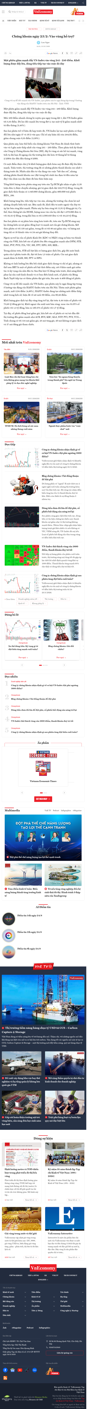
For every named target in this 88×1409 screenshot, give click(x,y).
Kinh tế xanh (58, 21)
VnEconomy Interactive (60, 1233)
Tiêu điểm (11, 21)
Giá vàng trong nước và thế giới (21, 1233)
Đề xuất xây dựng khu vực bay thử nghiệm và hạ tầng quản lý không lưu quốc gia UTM (21, 1081)
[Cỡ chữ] (10, 53)
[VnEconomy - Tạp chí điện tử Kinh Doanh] (43, 1267)
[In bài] (5, 53)
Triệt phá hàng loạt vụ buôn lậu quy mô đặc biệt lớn (63, 1119)
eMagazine (77, 810)
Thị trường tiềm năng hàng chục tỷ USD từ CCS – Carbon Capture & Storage (39, 1029)
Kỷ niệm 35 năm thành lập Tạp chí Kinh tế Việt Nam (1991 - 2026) (64, 1172)
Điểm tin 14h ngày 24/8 (29, 915)
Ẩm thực (50, 398)
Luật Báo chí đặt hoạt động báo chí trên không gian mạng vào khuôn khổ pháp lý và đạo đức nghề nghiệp (21, 380)
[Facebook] (5, 1369)
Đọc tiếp (10, 444)
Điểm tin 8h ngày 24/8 (29, 948)
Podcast (56, 810)
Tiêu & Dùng (24, 3)
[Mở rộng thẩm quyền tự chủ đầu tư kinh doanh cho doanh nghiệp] (65, 1063)
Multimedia (12, 810)
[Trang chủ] (3, 20)
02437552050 (54, 1347)
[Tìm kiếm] (9, 12)
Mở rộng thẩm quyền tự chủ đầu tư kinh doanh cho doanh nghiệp (64, 1079)
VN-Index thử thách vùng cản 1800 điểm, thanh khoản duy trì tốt (60, 548)
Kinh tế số (44, 21)
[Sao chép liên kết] (76, 53)
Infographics (66, 810)
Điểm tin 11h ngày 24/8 (29, 932)
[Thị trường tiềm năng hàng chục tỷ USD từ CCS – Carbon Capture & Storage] (43, 999)
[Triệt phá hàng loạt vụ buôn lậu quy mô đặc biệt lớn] (65, 1102)
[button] (40, 664)
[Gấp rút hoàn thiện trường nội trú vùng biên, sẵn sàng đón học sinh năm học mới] (21, 1102)
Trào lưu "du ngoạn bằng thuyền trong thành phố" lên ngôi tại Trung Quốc (65, 380)
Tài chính (32, 21)
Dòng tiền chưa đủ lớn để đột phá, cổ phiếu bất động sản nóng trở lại (61, 510)
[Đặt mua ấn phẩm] (77, 11)
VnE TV (44, 3)
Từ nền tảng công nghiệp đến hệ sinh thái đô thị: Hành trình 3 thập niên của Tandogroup (63, 892)
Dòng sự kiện (43, 1138)
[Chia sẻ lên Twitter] (67, 53)
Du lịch (49, 349)
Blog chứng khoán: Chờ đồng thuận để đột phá (60, 478)
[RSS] (5, 1377)
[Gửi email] (71, 53)
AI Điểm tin (43, 906)
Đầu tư (22, 21)
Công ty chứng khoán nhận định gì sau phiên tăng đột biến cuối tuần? (61, 577)
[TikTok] (27, 1369)
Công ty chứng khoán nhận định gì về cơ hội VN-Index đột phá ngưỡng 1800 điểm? (61, 453)
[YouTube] (19, 1369)
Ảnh (4, 1327)
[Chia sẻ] (81, 53)
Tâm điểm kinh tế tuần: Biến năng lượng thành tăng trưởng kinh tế (23, 892)
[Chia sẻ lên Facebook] (62, 53)
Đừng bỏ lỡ (12, 615)
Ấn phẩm (43, 742)
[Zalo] (34, 1369)
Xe (35, 3)
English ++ (73, 3)
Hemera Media (41, 1397)
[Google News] (52, 53)
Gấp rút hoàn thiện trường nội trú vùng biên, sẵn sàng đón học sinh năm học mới (21, 1120)
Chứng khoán (8, 3)
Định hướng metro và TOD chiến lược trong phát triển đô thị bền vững (21, 1172)
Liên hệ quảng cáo (65, 1352)
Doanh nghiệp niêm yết (18, 681)
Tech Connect (57, 3)
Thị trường (72, 21)
